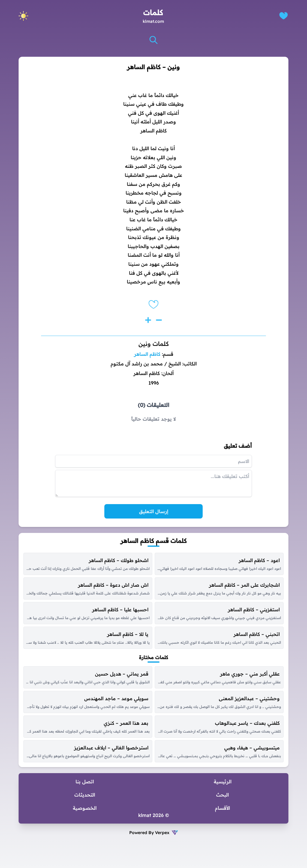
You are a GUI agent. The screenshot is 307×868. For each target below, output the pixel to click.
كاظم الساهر (147, 354)
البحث (222, 795)
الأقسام (222, 808)
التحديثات (84, 795)
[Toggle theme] (23, 16)
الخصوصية (85, 808)
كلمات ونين (154, 343)
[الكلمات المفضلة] (283, 15)
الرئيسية (222, 782)
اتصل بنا (85, 782)
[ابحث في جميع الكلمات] (153, 40)
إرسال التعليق (153, 511)
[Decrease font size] (159, 320)
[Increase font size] (148, 320)
